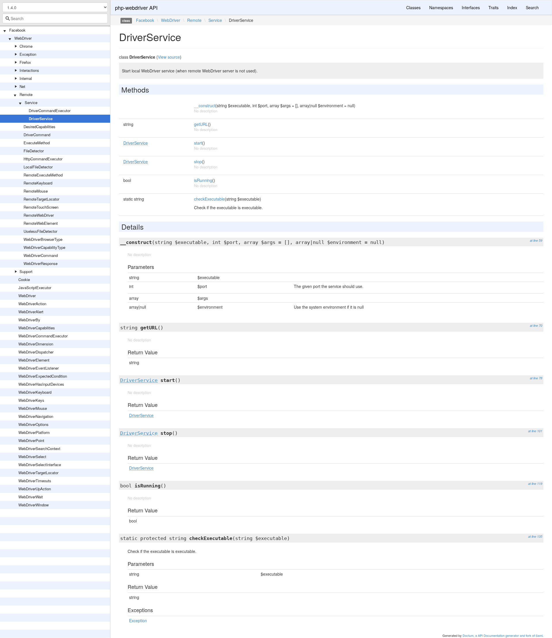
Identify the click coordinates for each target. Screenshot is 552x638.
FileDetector (34, 150)
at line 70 (536, 325)
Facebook (17, 30)
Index (512, 7)
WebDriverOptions (33, 424)
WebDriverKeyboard (34, 392)
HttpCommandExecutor (43, 159)
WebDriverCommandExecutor (43, 336)
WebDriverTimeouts (34, 480)
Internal (26, 78)
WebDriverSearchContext (39, 448)
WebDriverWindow (33, 505)
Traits (493, 7)
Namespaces (441, 7)
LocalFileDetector (38, 167)
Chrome (26, 46)
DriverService (41, 118)
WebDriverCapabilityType (44, 247)
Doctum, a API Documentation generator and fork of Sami (503, 635)
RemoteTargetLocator (41, 199)
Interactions (29, 70)
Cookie (24, 279)
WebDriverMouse (32, 408)
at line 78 (536, 378)
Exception (28, 54)
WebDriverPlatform (34, 432)
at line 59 (536, 240)
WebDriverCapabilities (36, 327)
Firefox (25, 62)
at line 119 (535, 483)
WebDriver (23, 38)
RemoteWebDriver (39, 215)
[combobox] (55, 18)
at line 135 (535, 536)
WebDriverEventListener (38, 368)
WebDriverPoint (31, 440)
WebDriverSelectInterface (39, 464)
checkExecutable (209, 199)
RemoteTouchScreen (41, 207)
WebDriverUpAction (34, 488)
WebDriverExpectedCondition (42, 376)
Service (31, 102)
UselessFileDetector (40, 231)
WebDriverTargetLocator (38, 472)
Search (532, 7)
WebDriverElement (33, 360)
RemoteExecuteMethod (43, 175)
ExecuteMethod (37, 142)
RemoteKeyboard (38, 183)
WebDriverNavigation (35, 416)
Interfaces (471, 7)
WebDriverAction (32, 303)
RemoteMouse (36, 191)
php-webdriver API (136, 7)
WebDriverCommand (41, 255)
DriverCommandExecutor (49, 110)
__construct (204, 105)
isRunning (203, 180)
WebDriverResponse (40, 263)
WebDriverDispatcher (35, 352)
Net (22, 86)
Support (26, 271)
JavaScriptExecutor (34, 287)
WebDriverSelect (32, 456)
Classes (413, 7)
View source (169, 57)
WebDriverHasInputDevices (41, 384)
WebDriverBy (29, 319)
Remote (26, 94)
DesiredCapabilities (39, 126)
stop (198, 161)
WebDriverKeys (31, 400)
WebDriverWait (30, 496)
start (198, 143)
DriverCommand (37, 134)
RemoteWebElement (41, 223)
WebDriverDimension (35, 344)
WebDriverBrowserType (43, 239)
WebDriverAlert (30, 311)
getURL (201, 124)
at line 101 (535, 431)
